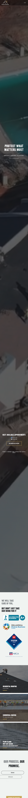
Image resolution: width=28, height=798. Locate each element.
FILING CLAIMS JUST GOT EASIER (8, 743)
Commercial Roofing (9, 715)
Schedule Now (14, 443)
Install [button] (14, 785)
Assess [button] (14, 772)
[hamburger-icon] (24, 3)
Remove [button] (14, 781)
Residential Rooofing (10, 686)
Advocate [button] (14, 777)
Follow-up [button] (14, 789)
